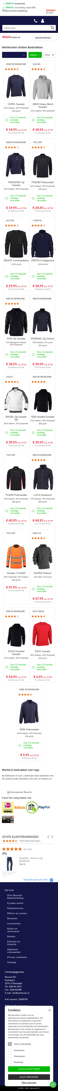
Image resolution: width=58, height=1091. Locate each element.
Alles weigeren (29, 1077)
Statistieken (19, 1056)
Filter (47, 55)
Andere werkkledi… (43, 38)
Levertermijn (14, 923)
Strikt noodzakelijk (22, 1044)
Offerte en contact (17, 913)
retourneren (15, 3)
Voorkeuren (19, 1050)
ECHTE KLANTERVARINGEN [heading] (20, 836)
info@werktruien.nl (20, 993)
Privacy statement (17, 957)
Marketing (18, 1062)
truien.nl (11, 36)
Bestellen (12, 918)
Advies (34, 55)
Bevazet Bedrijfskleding (14, 20)
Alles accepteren (29, 1069)
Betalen (11, 936)
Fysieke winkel (15, 903)
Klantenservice (15, 908)
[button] (48, 836)
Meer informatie (29, 1082)
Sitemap (11, 962)
